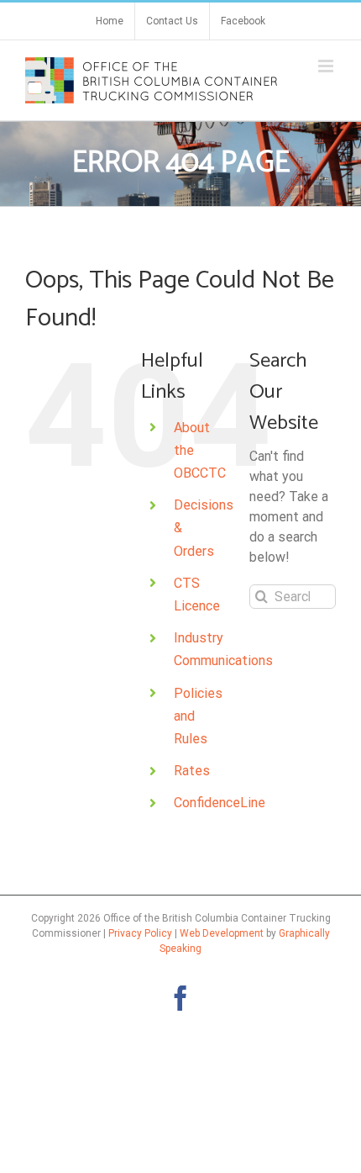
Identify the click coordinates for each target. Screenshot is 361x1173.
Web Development (222, 933)
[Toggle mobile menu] (327, 66)
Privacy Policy (140, 933)
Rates (192, 771)
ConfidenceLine (219, 803)
